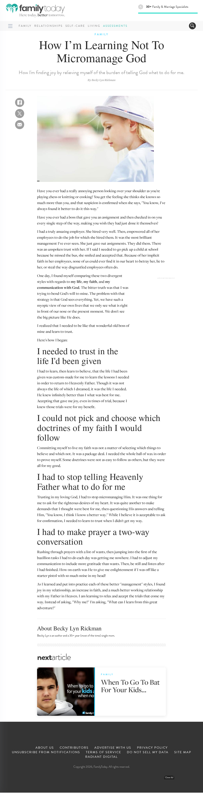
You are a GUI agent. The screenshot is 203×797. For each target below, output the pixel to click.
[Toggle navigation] (192, 26)
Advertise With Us (112, 747)
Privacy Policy (152, 747)
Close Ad (169, 777)
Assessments (115, 26)
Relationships (48, 26)
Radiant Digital (101, 756)
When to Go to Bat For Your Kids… (130, 685)
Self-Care (75, 26)
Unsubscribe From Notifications (46, 752)
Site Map (182, 752)
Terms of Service (103, 752)
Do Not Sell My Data (148, 752)
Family (25, 26)
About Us (44, 747)
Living (94, 26)
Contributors (74, 747)
